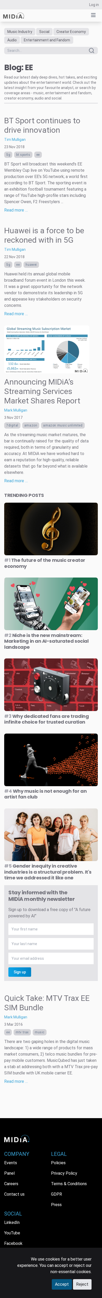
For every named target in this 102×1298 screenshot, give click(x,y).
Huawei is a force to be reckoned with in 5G (44, 235)
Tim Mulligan (15, 139)
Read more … (16, 210)
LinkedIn (12, 1222)
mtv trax (22, 1032)
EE (38, 155)
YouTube (12, 1232)
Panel (9, 1173)
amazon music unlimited (62, 425)
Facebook (13, 1243)
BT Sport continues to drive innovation (42, 125)
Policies (58, 1162)
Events (10, 1162)
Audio (12, 40)
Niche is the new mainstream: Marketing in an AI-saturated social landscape (46, 641)
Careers (11, 1183)
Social (44, 32)
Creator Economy (71, 32)
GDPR (56, 1194)
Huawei (31, 265)
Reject (82, 1284)
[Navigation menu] (93, 15)
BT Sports (23, 155)
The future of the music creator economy (44, 563)
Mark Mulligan (15, 410)
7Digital (12, 425)
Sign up (20, 972)
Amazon (30, 425)
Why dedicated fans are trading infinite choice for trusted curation (46, 719)
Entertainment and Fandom (47, 40)
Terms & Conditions (69, 1183)
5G (8, 155)
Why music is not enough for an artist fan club (45, 794)
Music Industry (19, 32)
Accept (62, 1284)
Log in (94, 5)
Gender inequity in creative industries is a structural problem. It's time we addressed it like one (48, 872)
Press (56, 1204)
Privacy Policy (64, 1173)
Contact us (14, 1194)
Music (39, 1032)
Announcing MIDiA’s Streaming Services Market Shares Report (42, 391)
